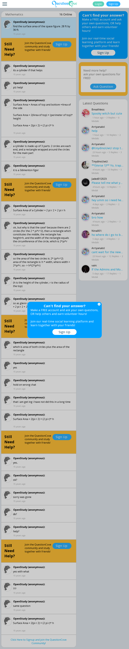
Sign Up (113, 4)
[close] (99, 304)
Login (98, 4)
